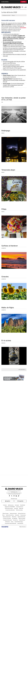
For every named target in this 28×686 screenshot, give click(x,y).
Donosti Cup (15, 520)
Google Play (21, 501)
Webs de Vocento (22, 526)
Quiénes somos (11, 505)
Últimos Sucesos (6, 513)
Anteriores (22, 369)
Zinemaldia (17, 515)
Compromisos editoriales (10, 510)
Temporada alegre (8, 170)
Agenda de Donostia (21, 516)
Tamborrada (7, 521)
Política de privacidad (9, 508)
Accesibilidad (22, 505)
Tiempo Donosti (22, 520)
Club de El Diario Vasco (19, 521)
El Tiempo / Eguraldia (7, 518)
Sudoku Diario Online (10, 515)
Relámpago (5, 131)
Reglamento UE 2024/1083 (10, 506)
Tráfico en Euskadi (22, 518)
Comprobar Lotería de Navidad (10, 523)
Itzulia (12, 521)
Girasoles (5, 277)
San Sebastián (14, 518)
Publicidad (16, 508)
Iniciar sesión (22, 7)
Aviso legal (17, 505)
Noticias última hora (21, 513)
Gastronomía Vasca (13, 513)
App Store (8, 501)
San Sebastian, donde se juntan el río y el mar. (13, 99)
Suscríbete (23, 1)
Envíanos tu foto (6, 15)
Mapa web (21, 508)
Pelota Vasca (14, 516)
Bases (13, 15)
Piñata (3, 209)
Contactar (5, 505)
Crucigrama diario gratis (7, 520)
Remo (3, 515)
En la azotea (6, 340)
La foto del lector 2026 (9, 12)
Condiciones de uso (19, 506)
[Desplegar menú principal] (26, 7)
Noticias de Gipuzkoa (7, 516)
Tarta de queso (23, 515)
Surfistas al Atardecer (9, 246)
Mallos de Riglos (7, 308)
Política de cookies (19, 510)
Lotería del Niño (20, 523)
